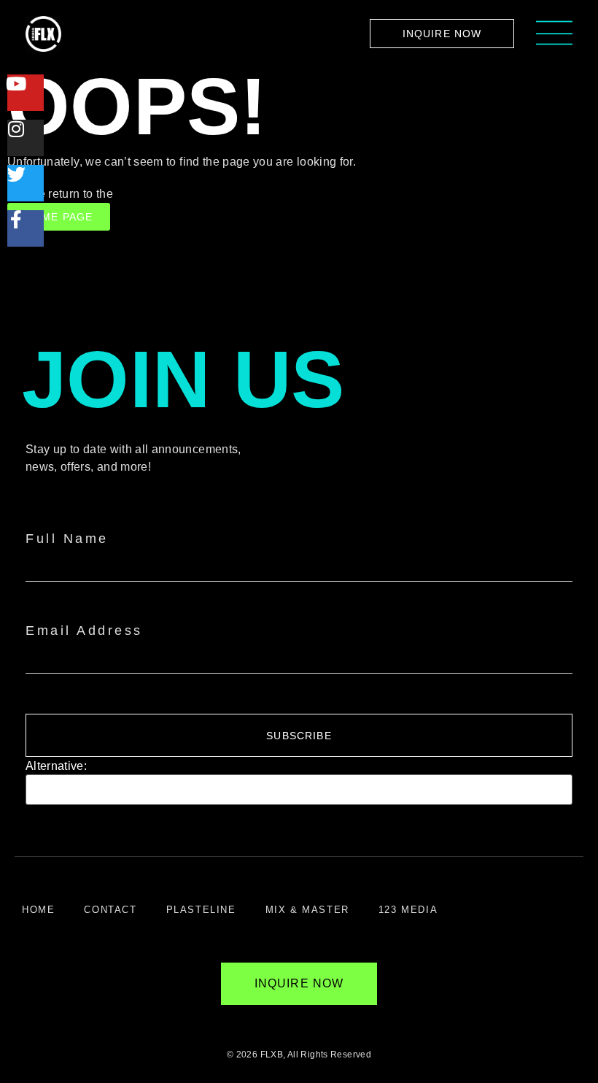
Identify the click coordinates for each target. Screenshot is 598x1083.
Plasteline (201, 909)
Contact (110, 909)
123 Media (408, 909)
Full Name (67, 538)
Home (38, 909)
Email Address (84, 630)
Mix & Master (307, 909)
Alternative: (56, 766)
